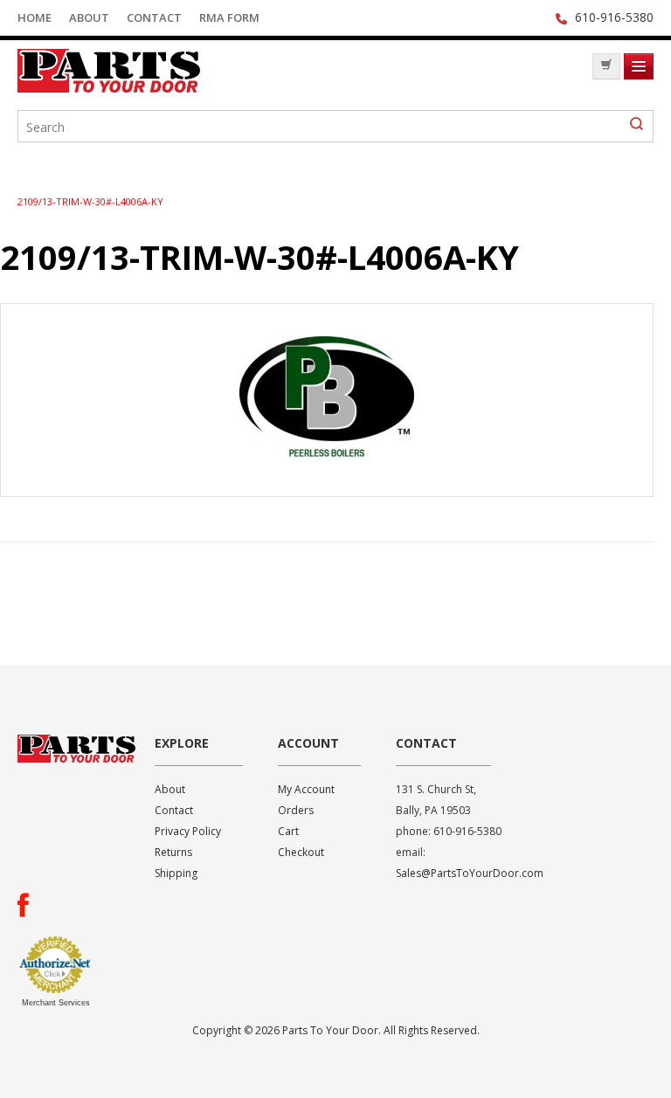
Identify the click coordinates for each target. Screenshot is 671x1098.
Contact (154, 17)
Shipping (176, 873)
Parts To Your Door (148, 71)
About (89, 17)
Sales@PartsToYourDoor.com (469, 873)
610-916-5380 (614, 17)
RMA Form (229, 17)
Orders (296, 810)
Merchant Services (56, 1002)
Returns (173, 852)
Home (34, 17)
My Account (306, 789)
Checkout (301, 852)
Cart (288, 831)
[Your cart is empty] (606, 66)
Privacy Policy (188, 831)
